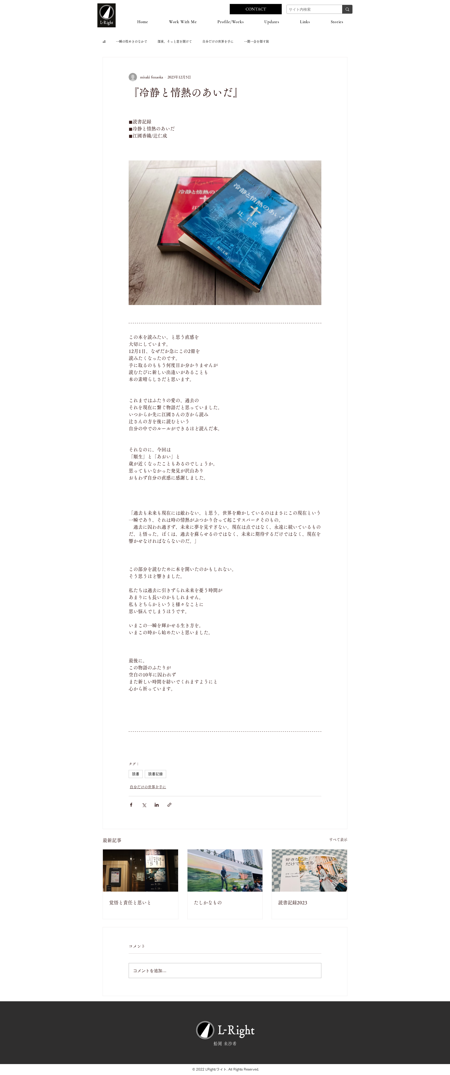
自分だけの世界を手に (218, 41)
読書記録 (155, 774)
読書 (135, 774)
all (104, 41)
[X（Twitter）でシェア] (143, 804)
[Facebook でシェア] (131, 804)
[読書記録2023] (309, 870)
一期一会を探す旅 (256, 41)
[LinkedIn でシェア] (156, 804)
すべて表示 (338, 839)
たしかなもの (208, 902)
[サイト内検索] (347, 9)
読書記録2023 (292, 902)
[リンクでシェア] (169, 804)
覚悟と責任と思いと (130, 902)
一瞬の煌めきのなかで (131, 41)
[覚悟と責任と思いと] (140, 870)
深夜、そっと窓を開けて (175, 41)
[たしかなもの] (225, 870)
